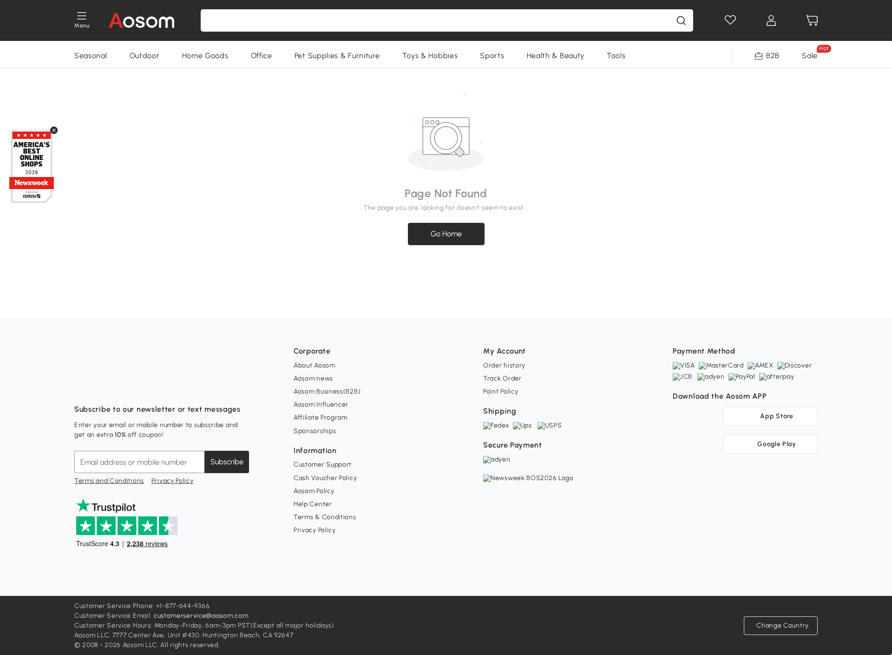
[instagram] (102, 386)
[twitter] (163, 386)
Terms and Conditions (109, 481)
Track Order (502, 378)
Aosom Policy (314, 491)
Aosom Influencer (321, 404)
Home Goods (205, 55)
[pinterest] (143, 386)
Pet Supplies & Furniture (337, 55)
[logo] (141, 20)
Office (261, 55)
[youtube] (122, 386)
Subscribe (226, 461)
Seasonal (90, 55)
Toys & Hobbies (430, 55)
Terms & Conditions (325, 517)
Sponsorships (315, 431)
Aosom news (313, 378)
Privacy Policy (172, 481)
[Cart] (812, 20)
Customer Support (323, 464)
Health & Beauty (556, 55)
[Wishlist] (730, 20)
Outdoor (145, 55)
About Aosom (314, 365)
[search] (681, 20)
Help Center (313, 504)
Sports (492, 55)
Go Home (446, 233)
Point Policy (500, 391)
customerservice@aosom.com (201, 616)
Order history (504, 365)
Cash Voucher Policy (325, 478)
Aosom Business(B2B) (327, 391)
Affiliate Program (321, 417)
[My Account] (771, 20)
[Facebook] (81, 386)
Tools (616, 55)
